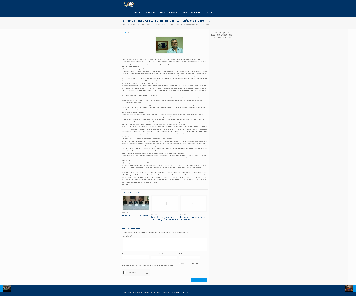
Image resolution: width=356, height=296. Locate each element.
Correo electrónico (158, 254)
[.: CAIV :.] (133, 4)
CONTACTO (228, 35)
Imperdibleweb (183, 292)
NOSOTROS (218, 33)
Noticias (133, 25)
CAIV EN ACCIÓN (146, 25)
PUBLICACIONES (217, 35)
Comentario (127, 236)
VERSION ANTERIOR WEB (222, 37)
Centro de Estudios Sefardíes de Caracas (193, 218)
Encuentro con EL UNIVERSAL (135, 215)
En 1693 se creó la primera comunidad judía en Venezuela (164, 218)
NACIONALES (160, 25)
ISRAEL (226, 33)
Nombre (125, 254)
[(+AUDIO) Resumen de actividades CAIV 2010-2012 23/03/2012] (350, 288)
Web (180, 254)
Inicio (124, 25)
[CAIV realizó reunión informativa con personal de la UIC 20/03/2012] (5, 288)
